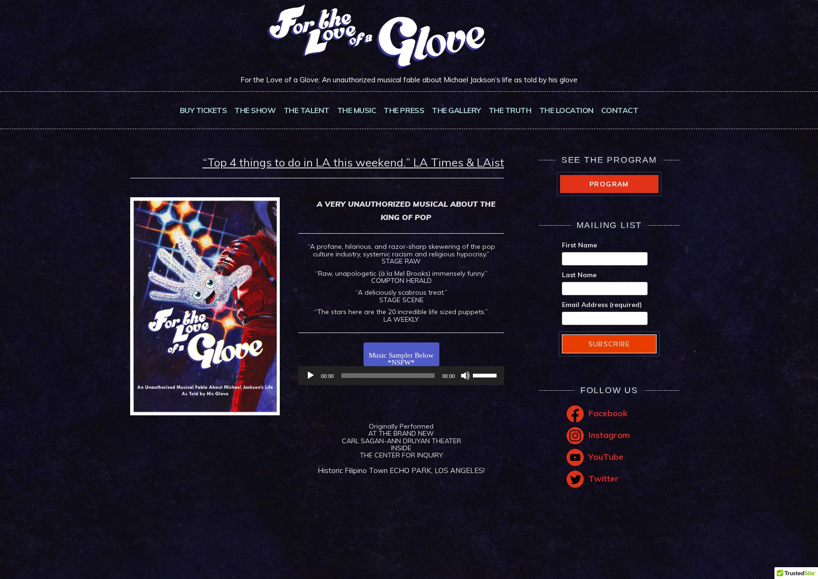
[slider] (486, 374)
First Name (579, 245)
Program (609, 184)
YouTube (605, 456)
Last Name (579, 275)
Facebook (608, 413)
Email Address (602, 304)
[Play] (310, 375)
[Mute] (465, 375)
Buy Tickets (203, 110)
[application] (401, 375)
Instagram (609, 435)
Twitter (603, 478)
